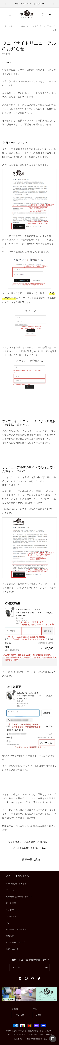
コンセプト (11, 916)
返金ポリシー (18, 1034)
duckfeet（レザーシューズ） (19, 896)
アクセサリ (11, 903)
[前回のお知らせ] (5, 4)
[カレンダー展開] (52, 1038)
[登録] (46, 967)
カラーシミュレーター (16, 929)
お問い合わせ (12, 949)
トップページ (10, 26)
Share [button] (8, 62)
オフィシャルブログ (15, 942)
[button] (10, 17)
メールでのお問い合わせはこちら (29, 848)
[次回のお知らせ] (54, 4)
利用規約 (48, 1034)
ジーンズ (10, 890)
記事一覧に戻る (31, 859)
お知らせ (22, 26)
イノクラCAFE (12, 909)
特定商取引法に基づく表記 (37, 1039)
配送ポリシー (19, 1039)
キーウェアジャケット (16, 883)
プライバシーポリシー (34, 1034)
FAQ (7, 923)
